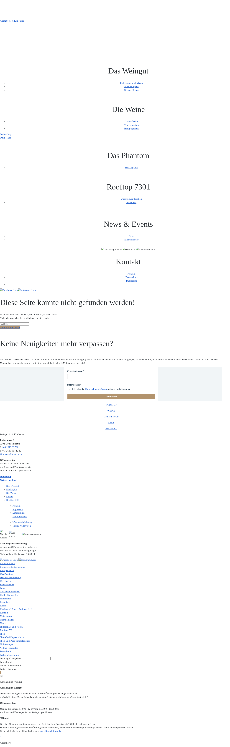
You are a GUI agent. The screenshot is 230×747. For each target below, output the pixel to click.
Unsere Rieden (131, 90)
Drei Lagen (5, 581)
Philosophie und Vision (131, 83)
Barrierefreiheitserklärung (12, 567)
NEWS (111, 422)
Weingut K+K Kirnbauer (12, 21)
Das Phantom (6, 574)
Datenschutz (131, 277)
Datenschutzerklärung (96, 389)
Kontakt (131, 274)
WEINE (111, 411)
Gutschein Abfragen (10, 591)
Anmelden (111, 396)
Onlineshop (5, 134)
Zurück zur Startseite (10, 327)
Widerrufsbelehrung (22, 522)
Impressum (131, 281)
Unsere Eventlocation (131, 199)
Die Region (11, 489)
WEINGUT (111, 405)
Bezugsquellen (131, 128)
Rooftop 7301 (13, 500)
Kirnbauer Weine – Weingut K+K (16, 609)
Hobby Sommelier (9, 595)
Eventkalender (131, 239)
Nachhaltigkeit (131, 86)
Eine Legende (131, 167)
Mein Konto (6, 616)
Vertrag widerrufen (22, 526)
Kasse (3, 605)
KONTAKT (111, 428)
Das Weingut (12, 486)
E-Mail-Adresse (74, 371)
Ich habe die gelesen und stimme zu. (101, 389)
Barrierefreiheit (20, 516)
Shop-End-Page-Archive (12, 637)
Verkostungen (6, 644)
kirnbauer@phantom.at (11, 454)
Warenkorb (5, 651)
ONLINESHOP (111, 416)
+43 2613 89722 (10, 447)
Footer (3, 588)
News (131, 236)
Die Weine (11, 493)
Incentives (131, 202)
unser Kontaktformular (50, 731)
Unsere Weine (131, 121)
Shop (2, 634)
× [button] (0, 737)
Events (9, 496)
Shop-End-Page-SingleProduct (15, 641)
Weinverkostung (131, 125)
